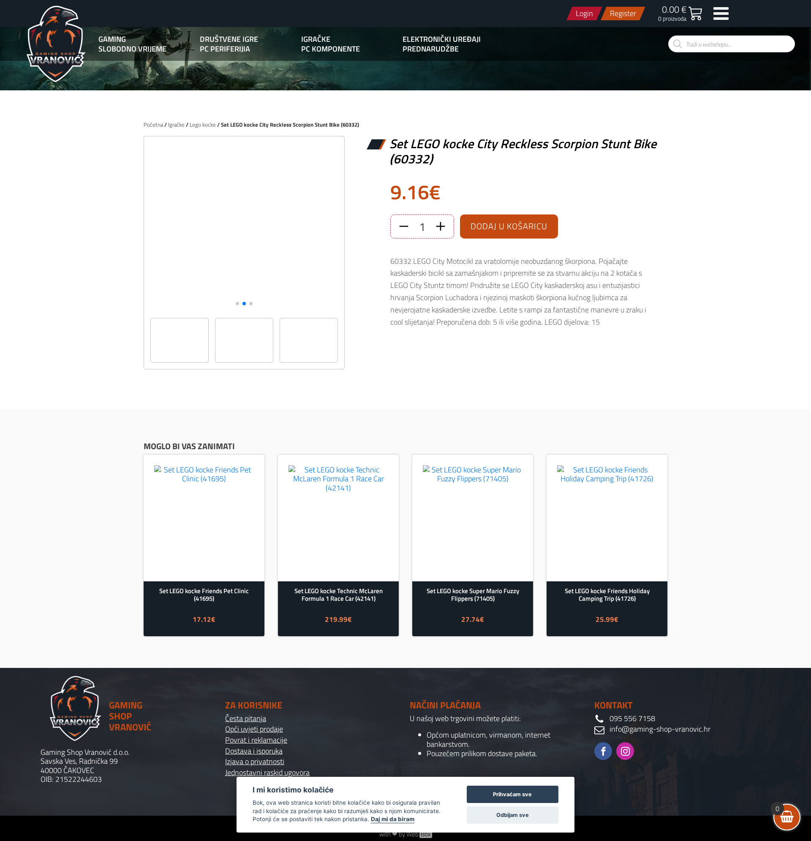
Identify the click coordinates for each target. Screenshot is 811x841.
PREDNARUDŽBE (431, 49)
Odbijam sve (512, 815)
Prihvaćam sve (512, 794)
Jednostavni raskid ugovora (267, 772)
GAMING (112, 39)
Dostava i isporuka (254, 751)
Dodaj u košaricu (509, 226)
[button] (237, 303)
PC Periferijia (225, 49)
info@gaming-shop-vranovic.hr (660, 729)
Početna (153, 124)
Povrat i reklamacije (256, 740)
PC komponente (330, 49)
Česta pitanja (245, 718)
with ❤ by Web (405, 834)
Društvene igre (229, 39)
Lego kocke (203, 124)
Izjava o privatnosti (254, 761)
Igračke (315, 39)
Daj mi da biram (392, 819)
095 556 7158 (632, 718)
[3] (244, 309)
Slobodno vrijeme (132, 49)
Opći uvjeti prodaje (254, 729)
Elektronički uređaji (442, 39)
